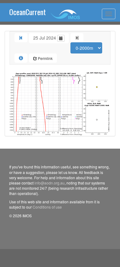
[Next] (76, 37)
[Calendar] (61, 38)
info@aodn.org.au (49, 182)
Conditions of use (47, 207)
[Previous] (20, 37)
